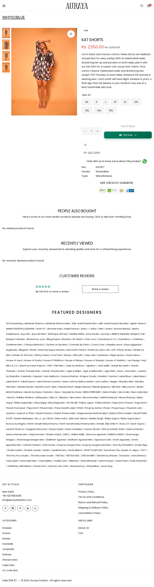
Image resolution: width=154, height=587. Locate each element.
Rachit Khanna (44, 413)
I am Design (133, 360)
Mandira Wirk (126, 381)
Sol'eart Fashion (32, 444)
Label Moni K (13, 381)
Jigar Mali (109, 371)
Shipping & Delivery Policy (93, 507)
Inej (144, 360)
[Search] (142, 6)
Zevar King (106, 466)
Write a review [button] (100, 289)
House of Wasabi (95, 360)
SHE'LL (66, 434)
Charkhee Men (14, 344)
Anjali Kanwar (71, 328)
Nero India (124, 392)
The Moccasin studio (42, 455)
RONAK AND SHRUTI (107, 423)
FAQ (80, 533)
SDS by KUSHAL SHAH (113, 429)
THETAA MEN (88, 455)
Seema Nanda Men (17, 434)
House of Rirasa (74, 360)
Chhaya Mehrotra (34, 344)
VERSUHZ (74, 460)
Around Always (122, 328)
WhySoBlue (13, 17)
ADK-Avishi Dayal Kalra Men (114, 323)
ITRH (49, 365)
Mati (54, 386)
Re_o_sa (40, 418)
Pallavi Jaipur (86, 402)
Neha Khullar (110, 392)
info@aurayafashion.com (17, 500)
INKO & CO (12, 365)
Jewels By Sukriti (120, 365)
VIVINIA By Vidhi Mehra (19, 466)
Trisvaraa (124, 455)
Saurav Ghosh (92, 429)
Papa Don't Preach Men (40, 408)
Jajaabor (91, 365)
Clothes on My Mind (57, 344)
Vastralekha (46, 460)
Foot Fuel (57, 355)
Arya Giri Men (39, 333)
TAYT (143, 450)
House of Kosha (33, 360)
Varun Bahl (12, 460)
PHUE (80, 408)
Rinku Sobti (61, 418)
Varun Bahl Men (28, 460)
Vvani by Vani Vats (58, 466)
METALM (116, 386)
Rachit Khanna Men (65, 413)
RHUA (50, 418)
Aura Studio (93, 333)
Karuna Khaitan (70, 376)
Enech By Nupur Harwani (51, 349)
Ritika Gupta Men (130, 418)
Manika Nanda (26, 386)
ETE (114, 349)
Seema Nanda (134, 429)
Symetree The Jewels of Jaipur (121, 450)
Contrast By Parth (79, 344)
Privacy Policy (86, 491)
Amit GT (41, 328)
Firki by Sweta (42, 355)
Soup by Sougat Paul (69, 444)
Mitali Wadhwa (14, 392)
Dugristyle (12, 349)
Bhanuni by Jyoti (36, 339)
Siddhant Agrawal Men (80, 439)
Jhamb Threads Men (53, 371)
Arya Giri (25, 333)
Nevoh (11, 397)
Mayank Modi (66, 386)
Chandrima (124, 339)
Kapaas (37, 376)
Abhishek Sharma (34, 323)
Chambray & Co (107, 339)
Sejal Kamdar (37, 434)
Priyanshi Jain (134, 408)
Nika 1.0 (54, 397)
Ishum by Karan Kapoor (33, 365)
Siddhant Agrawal (56, 439)
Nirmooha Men (91, 397)
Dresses (7, 528)
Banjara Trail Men (15, 339)
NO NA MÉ (72, 402)
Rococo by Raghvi (16, 423)
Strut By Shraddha (123, 444)
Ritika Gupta (112, 418)
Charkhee (138, 339)
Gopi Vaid (90, 355)
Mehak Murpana (101, 386)
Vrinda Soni (39, 466)
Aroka (109, 328)
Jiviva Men (130, 371)
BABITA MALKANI (120, 333)
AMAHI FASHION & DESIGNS (20, 328)
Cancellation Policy (89, 513)
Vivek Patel (121, 460)
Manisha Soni (42, 386)
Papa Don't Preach (123, 402)
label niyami (28, 381)
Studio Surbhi (15, 450)
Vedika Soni (60, 460)
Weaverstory (77, 466)
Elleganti (24, 349)
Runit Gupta (138, 423)
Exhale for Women (23, 355)
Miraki (140, 386)
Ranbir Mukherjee (24, 418)
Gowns (6, 533)
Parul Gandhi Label (65, 408)
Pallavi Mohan (103, 402)
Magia (114, 381)
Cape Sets (8, 565)
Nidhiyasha (42, 397)
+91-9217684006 (11, 496)
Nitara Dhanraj (127, 397)
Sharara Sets (9, 559)
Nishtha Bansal (109, 397)
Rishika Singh (96, 418)
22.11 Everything (14, 323)
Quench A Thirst (26, 413)
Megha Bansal (83, 386)
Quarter (10, 413)
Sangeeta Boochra (37, 429)
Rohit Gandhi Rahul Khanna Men (77, 423)
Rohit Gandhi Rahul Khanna (43, 423)
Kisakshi (103, 376)
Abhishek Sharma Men (58, 323)
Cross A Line (98, 344)
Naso (58, 392)
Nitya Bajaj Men (56, 402)
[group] (44, 71)
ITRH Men (59, 365)
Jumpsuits (8, 549)
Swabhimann (59, 450)
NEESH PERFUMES (92, 392)
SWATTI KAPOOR (93, 450)
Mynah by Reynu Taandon (38, 392)
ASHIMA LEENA (77, 333)
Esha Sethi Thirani (76, 349)
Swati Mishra (75, 450)
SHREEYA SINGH (116, 434)
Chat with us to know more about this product (113, 161)
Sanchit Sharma (15, 429)
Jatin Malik (103, 365)
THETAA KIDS (73, 455)
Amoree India (55, 328)
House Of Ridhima (54, 360)
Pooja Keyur (118, 408)
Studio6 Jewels (32, 450)
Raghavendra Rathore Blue (93, 413)
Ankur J (85, 328)
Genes (68, 355)
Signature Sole (103, 439)
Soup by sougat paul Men (96, 444)
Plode (106, 408)
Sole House (49, 444)
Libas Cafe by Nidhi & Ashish (78, 381)
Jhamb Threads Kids (28, 371)
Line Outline (102, 381)
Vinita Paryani (106, 460)
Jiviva (120, 371)
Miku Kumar (128, 386)
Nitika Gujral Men (23, 402)
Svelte (46, 450)
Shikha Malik (78, 434)
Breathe (67, 339)
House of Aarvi (14, 360)
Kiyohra (113, 376)
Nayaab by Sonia (72, 392)
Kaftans (6, 554)
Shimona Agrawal (96, 434)
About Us (83, 528)
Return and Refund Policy (93, 502)
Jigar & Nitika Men (93, 371)
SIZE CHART (94, 152)
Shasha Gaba (54, 434)
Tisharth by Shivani (107, 455)
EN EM (33, 349)
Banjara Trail (138, 333)
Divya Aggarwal (133, 344)
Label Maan (139, 376)
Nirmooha (75, 397)
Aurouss (105, 333)
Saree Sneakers (74, 429)
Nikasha (63, 397)
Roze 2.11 (124, 423)
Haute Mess (133, 355)
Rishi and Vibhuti (78, 418)
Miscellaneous (104, 176)
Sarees (6, 538)
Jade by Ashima (75, 365)
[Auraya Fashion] (77, 6)
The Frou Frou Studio (17, 455)
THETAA (59, 455)
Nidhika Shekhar (25, 397)
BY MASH (78, 339)
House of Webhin (116, 360)
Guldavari (102, 355)
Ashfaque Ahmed (58, 333)
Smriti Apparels (121, 439)
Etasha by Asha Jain (99, 349)
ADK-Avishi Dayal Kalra (84, 323)
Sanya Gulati (56, 429)
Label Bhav (125, 376)
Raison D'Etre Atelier (120, 413)
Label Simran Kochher (49, 381)
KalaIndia (26, 376)
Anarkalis (7, 544)
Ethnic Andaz (124, 349)
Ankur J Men (97, 328)
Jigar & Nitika (74, 371)
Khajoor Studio (88, 376)
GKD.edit (78, 355)
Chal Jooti (90, 339)
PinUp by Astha (93, 408)
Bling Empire (54, 339)
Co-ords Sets (10, 570)
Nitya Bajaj (40, 402)
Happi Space (117, 355)
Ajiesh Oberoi (138, 323)
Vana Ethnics (138, 455)
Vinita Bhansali (88, 460)
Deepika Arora (114, 344)
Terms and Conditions (91, 497)
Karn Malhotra (52, 376)
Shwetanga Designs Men (31, 439)
